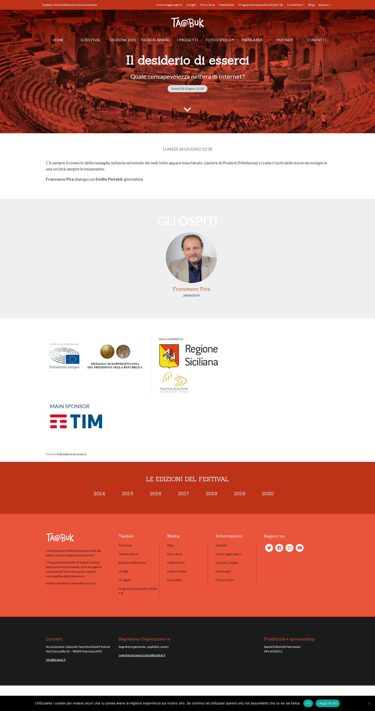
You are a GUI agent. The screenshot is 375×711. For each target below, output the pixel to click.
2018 (211, 494)
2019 (239, 494)
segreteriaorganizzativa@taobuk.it (142, 655)
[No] (368, 703)
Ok (308, 703)
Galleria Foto (176, 563)
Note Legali (223, 571)
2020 (268, 494)
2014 (99, 494)
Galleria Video (176, 571)
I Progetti (187, 40)
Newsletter (227, 5)
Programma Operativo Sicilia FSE (261, 5)
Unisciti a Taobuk (227, 563)
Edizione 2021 (123, 40)
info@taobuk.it (56, 660)
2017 (183, 494)
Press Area (207, 5)
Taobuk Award (155, 40)
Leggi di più (327, 703)
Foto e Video (218, 40)
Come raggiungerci (169, 5)
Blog (311, 5)
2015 (127, 494)
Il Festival (91, 40)
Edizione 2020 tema (132, 563)
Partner (284, 40)
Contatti (316, 40)
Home (58, 40)
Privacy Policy (225, 580)
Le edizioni (294, 5)
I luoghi (191, 5)
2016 (155, 494)
